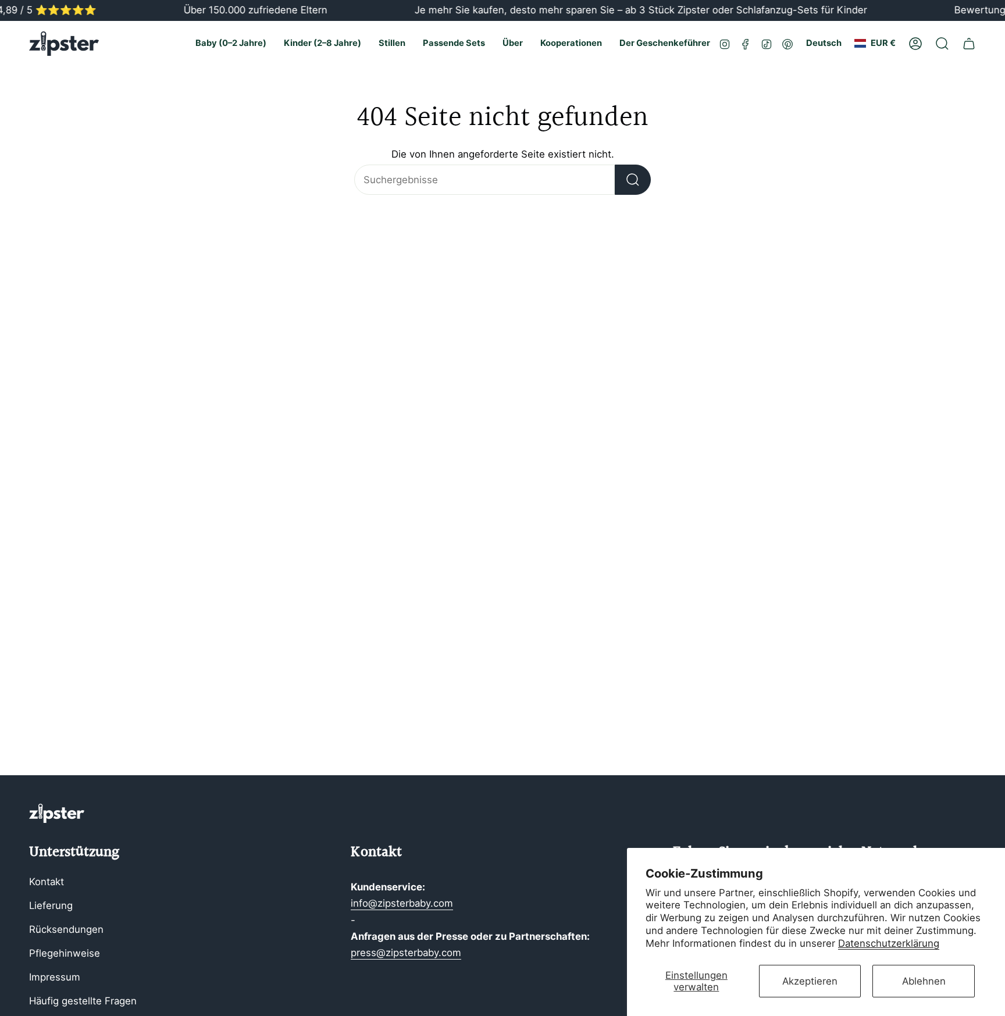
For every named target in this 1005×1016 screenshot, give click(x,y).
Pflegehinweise (64, 953)
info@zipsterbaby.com (402, 903)
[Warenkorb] (969, 44)
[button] (231, 44)
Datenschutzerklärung (888, 943)
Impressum (54, 977)
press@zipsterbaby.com (406, 952)
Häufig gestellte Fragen (83, 1001)
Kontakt (46, 881)
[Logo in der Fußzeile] (56, 813)
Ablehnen (924, 981)
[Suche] (633, 180)
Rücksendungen (66, 929)
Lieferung (51, 905)
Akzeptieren (810, 981)
